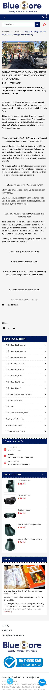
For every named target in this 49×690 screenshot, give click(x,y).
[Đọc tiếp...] (8, 612)
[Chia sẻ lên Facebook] (4, 328)
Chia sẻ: (5, 323)
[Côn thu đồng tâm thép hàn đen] (10, 544)
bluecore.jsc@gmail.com (19, 464)
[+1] (14, 328)
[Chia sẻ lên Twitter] (9, 328)
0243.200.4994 (14, 451)
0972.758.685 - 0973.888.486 (20, 458)
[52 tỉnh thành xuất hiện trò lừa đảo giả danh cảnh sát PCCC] (24, 577)
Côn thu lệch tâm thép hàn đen (29, 525)
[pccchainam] (22, 7)
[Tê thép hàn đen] (10, 486)
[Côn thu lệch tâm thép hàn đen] (10, 530)
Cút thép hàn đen (24, 510)
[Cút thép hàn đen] (10, 515)
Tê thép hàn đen (24, 481)
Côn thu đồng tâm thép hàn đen (30, 539)
